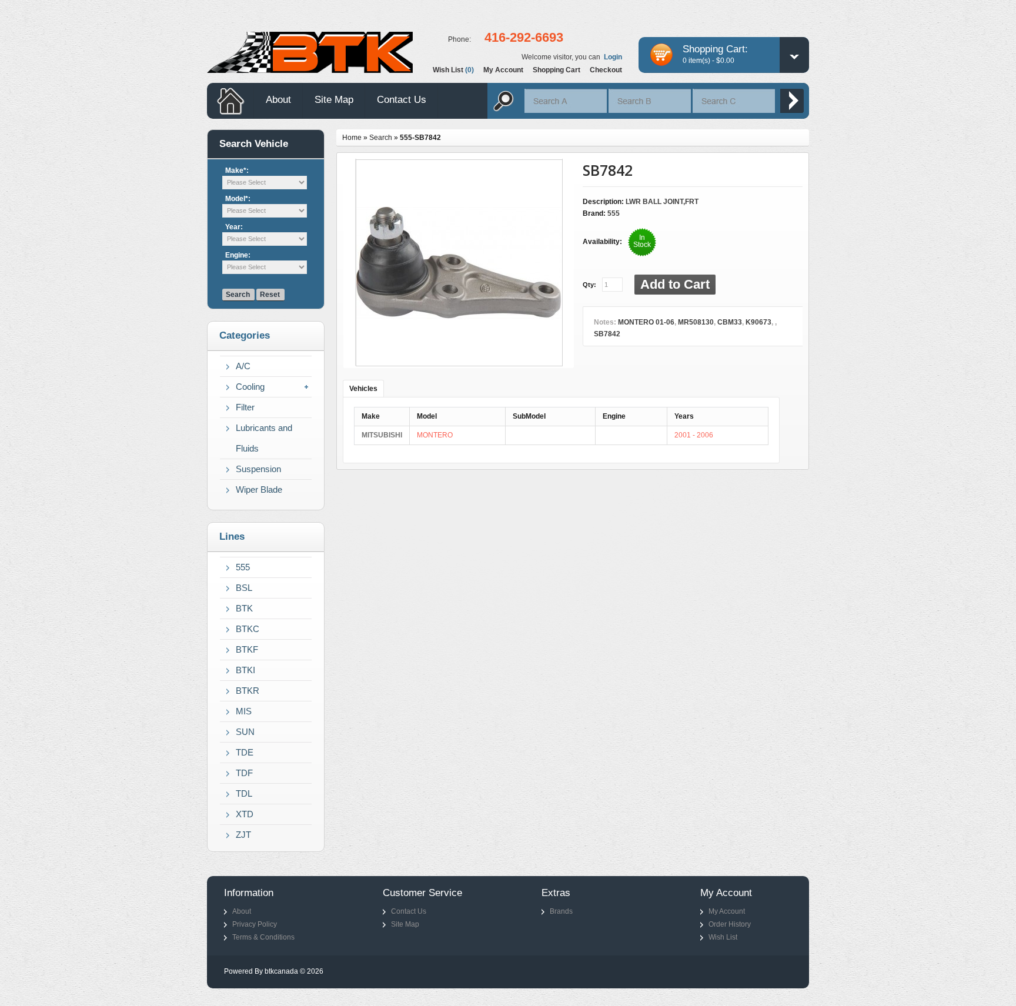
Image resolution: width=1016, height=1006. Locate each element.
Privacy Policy (254, 924)
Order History (729, 924)
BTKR (247, 691)
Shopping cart (556, 70)
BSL (244, 588)
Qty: (589, 284)
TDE (244, 752)
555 (243, 567)
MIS (244, 711)
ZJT (243, 835)
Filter (245, 407)
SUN (245, 732)
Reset (270, 294)
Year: (234, 227)
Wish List (722, 937)
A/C (243, 366)
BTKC (247, 629)
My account (503, 70)
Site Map (334, 99)
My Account (726, 911)
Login (613, 57)
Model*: (237, 199)
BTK (244, 608)
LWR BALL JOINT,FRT (662, 202)
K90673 (758, 322)
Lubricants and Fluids (264, 438)
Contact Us (401, 99)
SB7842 (607, 334)
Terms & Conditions (263, 937)
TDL (244, 793)
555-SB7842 (420, 137)
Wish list (453, 70)
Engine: (237, 255)
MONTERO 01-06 (646, 322)
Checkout (606, 70)
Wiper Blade (259, 489)
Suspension (258, 469)
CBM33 (729, 322)
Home (352, 137)
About (278, 99)
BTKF (247, 649)
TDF (244, 773)
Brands (561, 911)
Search (238, 294)
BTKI (245, 670)
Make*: (237, 170)
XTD (244, 814)
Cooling (250, 387)
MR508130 (696, 322)
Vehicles (363, 389)
